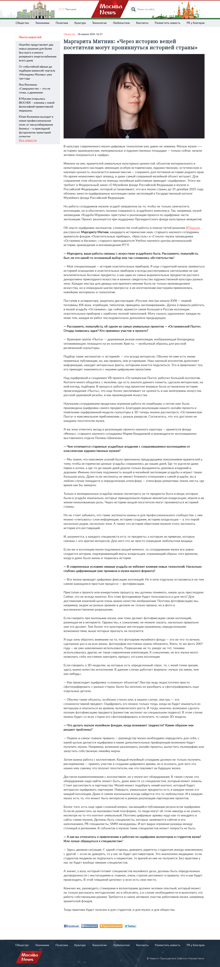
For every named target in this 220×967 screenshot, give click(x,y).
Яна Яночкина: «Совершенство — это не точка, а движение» (34, 88)
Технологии (99, 23)
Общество (22, 23)
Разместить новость (167, 23)
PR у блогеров (196, 23)
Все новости (28, 140)
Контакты (142, 23)
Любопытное (121, 23)
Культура (80, 23)
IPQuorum (193, 228)
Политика (62, 23)
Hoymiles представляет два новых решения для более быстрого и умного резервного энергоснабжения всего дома (37, 52)
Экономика (42, 23)
